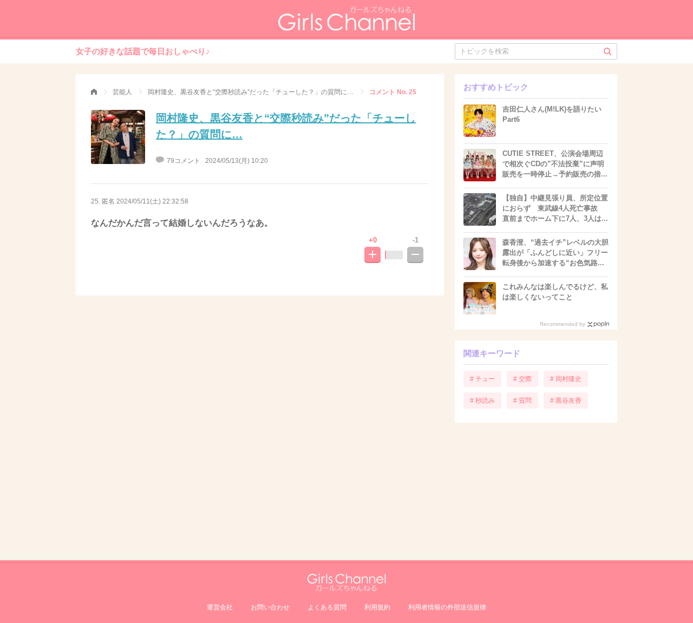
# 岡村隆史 (565, 379)
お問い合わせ (270, 607)
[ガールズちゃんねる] (94, 92)
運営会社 (220, 607)
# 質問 (522, 400)
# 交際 (522, 379)
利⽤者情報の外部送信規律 (447, 607)
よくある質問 (327, 607)
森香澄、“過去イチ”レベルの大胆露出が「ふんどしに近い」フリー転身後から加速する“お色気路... (555, 252)
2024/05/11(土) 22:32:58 (152, 201)
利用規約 (377, 607)
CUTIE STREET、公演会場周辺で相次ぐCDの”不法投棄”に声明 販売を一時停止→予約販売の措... (554, 163)
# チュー (482, 379)
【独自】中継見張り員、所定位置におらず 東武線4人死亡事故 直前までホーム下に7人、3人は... (555, 208)
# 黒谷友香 (565, 400)
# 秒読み (482, 400)
